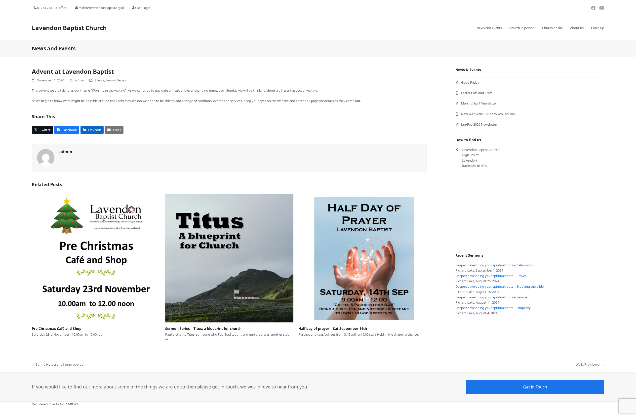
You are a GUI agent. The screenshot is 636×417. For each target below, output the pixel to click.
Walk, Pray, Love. (588, 364)
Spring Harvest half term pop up (57, 364)
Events (99, 80)
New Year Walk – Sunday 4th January (488, 114)
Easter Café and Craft (476, 93)
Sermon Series (116, 80)
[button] (42, 130)
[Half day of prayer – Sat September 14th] (362, 258)
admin (79, 80)
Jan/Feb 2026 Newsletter (479, 124)
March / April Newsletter (479, 103)
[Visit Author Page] (45, 157)
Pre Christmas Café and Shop (56, 328)
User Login (142, 8)
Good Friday (470, 82)
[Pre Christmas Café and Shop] (96, 258)
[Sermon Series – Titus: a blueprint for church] (229, 258)
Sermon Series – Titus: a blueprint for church (203, 328)
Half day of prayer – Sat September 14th (332, 328)
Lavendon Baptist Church (69, 28)
